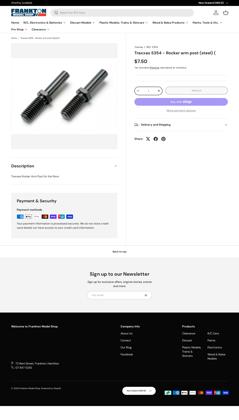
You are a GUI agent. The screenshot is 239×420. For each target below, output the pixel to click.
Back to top (119, 251)
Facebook (127, 354)
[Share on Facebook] (156, 139)
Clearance (39, 29)
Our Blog (126, 347)
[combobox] (122, 13)
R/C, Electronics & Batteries (43, 22)
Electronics (215, 347)
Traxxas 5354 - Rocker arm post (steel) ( (40, 38)
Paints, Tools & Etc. (206, 22)
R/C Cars (213, 333)
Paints (211, 340)
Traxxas (138, 47)
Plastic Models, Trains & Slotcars (122, 22)
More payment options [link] (181, 110)
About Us (126, 333)
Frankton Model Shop (29, 388)
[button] (226, 12)
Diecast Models (81, 22)
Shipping (154, 67)
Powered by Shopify (51, 388)
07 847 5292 (23, 368)
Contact (126, 340)
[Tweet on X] (148, 139)
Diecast (187, 340)
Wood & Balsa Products (168, 22)
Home (15, 22)
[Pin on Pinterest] (163, 139)
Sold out (197, 90)
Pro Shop (17, 29)
